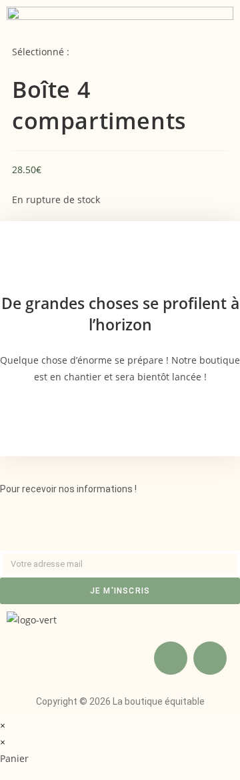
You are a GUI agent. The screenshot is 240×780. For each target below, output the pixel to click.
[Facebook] (170, 658)
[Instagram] (210, 658)
